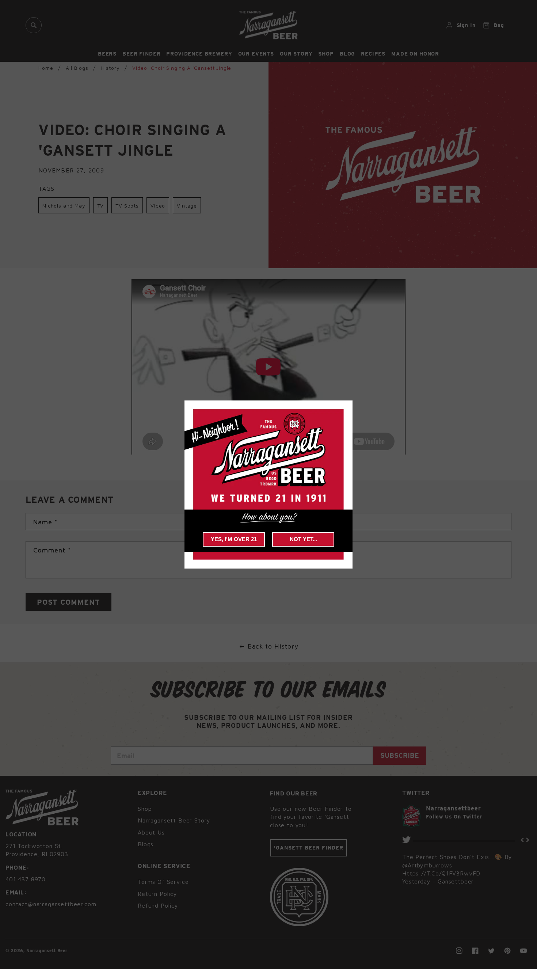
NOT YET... (303, 539)
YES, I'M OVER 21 (234, 539)
